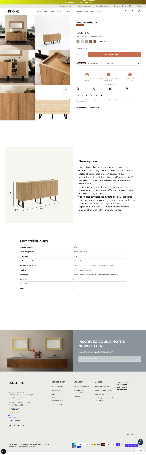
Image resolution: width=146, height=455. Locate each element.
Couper (95, 41)
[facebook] (86, 95)
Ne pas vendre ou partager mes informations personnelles (124, 386)
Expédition (56, 390)
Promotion (103, 11)
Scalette (52, 11)
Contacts (77, 397)
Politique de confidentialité (79, 391)
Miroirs (39, 11)
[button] (125, 11)
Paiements (56, 394)
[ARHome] (12, 11)
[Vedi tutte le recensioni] (140, 442)
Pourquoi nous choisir (103, 390)
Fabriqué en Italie (101, 394)
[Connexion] (132, 11)
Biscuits (46, 444)
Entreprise (93, 11)
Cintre (45, 11)
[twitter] (101, 95)
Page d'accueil (57, 386)
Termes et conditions (81, 386)
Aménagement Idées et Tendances (104, 399)
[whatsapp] (91, 95)
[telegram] (96, 95)
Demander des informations (87, 107)
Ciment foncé (90, 41)
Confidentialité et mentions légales (31, 444)
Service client (57, 404)
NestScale (113, 84)
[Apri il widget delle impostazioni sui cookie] (3, 451)
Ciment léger (86, 41)
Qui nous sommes (102, 386)
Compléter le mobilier (80, 11)
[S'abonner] (138, 359)
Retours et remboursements (58, 399)
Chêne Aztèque (78, 41)
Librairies (67, 11)
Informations (13, 444)
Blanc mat (82, 41)
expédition (86, 36)
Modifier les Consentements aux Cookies (22, 446)
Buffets (59, 11)
